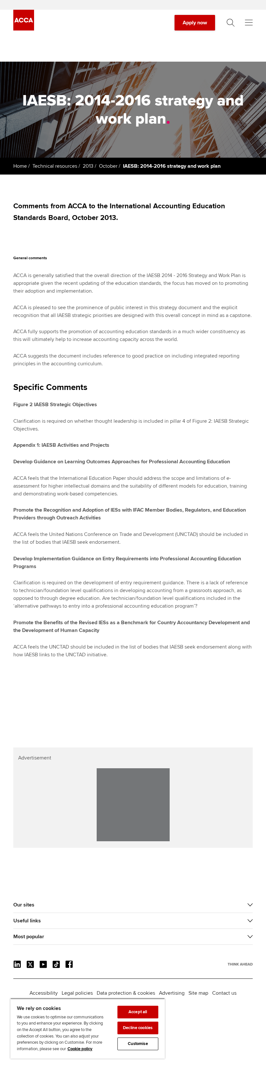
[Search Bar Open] (230, 22)
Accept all (137, 1011)
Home (20, 166)
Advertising (172, 993)
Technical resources (54, 166)
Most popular (28, 936)
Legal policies (77, 993)
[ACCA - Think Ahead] (23, 29)
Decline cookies (137, 1027)
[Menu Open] (249, 22)
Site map (198, 993)
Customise (138, 1043)
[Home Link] (240, 964)
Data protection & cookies (126, 993)
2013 (88, 166)
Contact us (224, 993)
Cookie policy (79, 1048)
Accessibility (44, 993)
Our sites (23, 905)
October (108, 166)
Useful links (27, 920)
